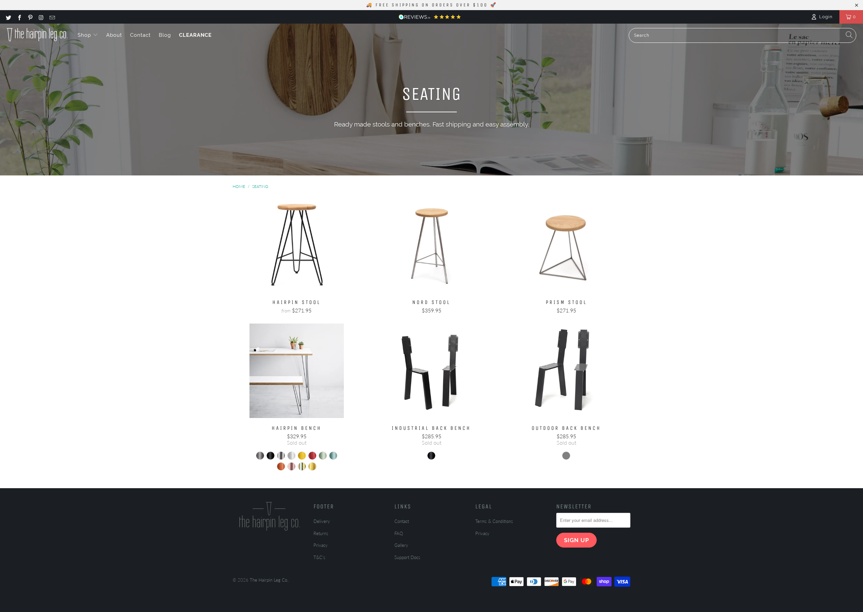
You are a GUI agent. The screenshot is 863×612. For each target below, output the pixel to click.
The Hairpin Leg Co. (269, 580)
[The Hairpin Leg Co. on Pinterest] (30, 17)
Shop (85, 35)
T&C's (319, 557)
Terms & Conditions (494, 521)
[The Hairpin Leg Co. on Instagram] (41, 17)
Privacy (321, 545)
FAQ (398, 533)
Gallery (401, 545)
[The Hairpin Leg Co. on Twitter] (8, 17)
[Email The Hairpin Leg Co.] (52, 17)
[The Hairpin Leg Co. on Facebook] (19, 17)
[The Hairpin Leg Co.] (37, 34)
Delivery (322, 521)
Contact (140, 35)
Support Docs (407, 557)
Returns (321, 533)
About (114, 35)
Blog (165, 35)
